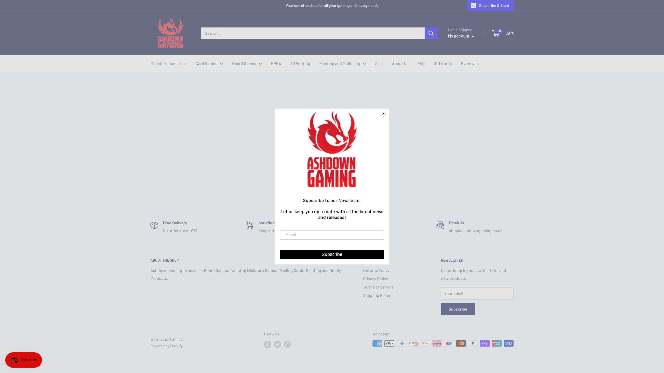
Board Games (244, 63)
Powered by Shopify (166, 346)
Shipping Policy (377, 295)
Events (467, 63)
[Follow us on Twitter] (277, 344)
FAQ (421, 63)
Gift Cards (443, 63)
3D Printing (300, 63)
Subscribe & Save (494, 5)
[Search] (431, 33)
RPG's (276, 63)
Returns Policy (376, 270)
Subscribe (458, 308)
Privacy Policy (375, 278)
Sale (379, 63)
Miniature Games (165, 63)
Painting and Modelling (339, 63)
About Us (400, 63)
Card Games (206, 63)
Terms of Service (378, 286)
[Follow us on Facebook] (267, 344)
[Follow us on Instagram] (287, 344)
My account (459, 35)
